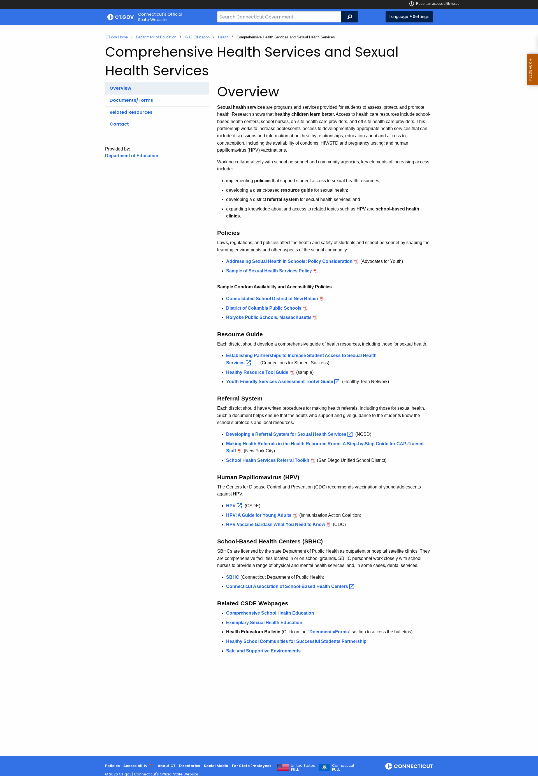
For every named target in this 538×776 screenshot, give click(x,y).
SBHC (232, 577)
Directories (189, 765)
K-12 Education (197, 37)
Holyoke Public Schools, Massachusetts (269, 317)
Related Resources (131, 112)
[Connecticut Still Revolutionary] (409, 766)
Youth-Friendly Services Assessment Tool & (280, 381)
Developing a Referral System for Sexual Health (286, 434)
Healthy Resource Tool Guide (257, 372)
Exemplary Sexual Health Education (264, 622)
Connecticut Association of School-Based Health (287, 586)
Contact (119, 124)
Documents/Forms (131, 100)
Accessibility (135, 765)
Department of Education (156, 37)
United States (303, 768)
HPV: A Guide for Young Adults (258, 515)
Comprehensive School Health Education (270, 613)
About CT (167, 765)
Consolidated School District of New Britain (272, 298)
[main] (269, 390)
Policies (112, 765)
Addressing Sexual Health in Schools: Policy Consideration (289, 261)
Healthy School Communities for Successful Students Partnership (296, 641)
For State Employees (251, 765)
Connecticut (343, 768)
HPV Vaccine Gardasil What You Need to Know (275, 524)
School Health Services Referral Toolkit (267, 460)
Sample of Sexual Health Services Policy (269, 270)
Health (223, 37)
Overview (120, 88)
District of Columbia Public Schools (264, 308)
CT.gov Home (117, 37)
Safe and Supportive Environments (263, 650)
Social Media (216, 765)
